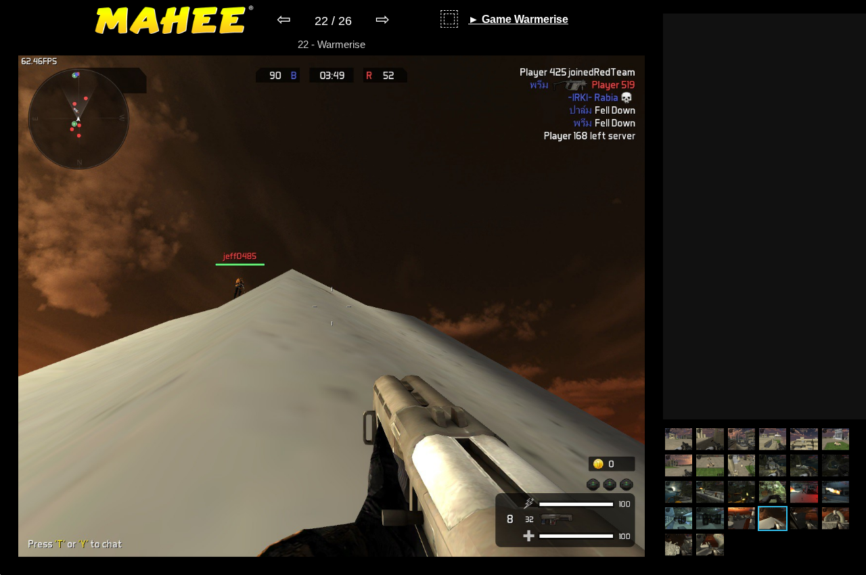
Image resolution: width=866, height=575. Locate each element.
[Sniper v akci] (804, 439)
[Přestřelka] (678, 465)
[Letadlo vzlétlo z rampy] (678, 492)
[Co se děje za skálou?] (773, 465)
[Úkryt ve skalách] (741, 518)
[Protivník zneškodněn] (710, 439)
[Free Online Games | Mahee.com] (174, 22)
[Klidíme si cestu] (678, 544)
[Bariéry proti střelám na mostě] (804, 465)
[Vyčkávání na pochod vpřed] (804, 518)
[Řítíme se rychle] (741, 465)
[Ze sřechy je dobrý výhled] (773, 439)
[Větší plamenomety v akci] (835, 492)
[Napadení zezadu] (773, 492)
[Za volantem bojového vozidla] (710, 465)
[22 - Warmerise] (331, 566)
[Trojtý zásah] (710, 544)
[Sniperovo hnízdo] (773, 518)
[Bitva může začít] (678, 439)
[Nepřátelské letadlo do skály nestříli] (835, 465)
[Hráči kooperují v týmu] (710, 492)
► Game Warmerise (518, 19)
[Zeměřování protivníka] (741, 439)
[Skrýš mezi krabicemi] (710, 518)
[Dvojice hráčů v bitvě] (678, 518)
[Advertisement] (764, 216)
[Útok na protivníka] (741, 492)
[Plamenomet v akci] (804, 492)
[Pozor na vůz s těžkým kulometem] (835, 439)
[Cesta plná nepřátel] (835, 518)
